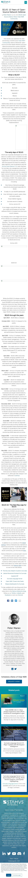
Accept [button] (8, 875)
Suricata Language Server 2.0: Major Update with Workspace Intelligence (14, 744)
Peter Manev (7, 15)
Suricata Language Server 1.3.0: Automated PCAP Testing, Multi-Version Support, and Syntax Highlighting (14, 778)
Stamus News (13, 17)
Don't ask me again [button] (17, 875)
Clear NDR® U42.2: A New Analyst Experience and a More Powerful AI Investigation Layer (14, 711)
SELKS (20, 15)
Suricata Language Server (10, 783)
